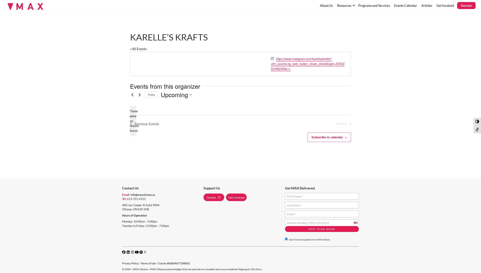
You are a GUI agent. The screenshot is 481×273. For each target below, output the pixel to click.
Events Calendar (405, 6)
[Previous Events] (132, 94)
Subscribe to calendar (327, 137)
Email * (291, 212)
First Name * (294, 195)
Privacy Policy (130, 263)
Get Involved (445, 6)
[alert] (133, 121)
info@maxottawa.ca (143, 194)
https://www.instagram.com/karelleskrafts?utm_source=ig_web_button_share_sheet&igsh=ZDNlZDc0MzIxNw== (308, 64)
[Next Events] (139, 94)
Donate (466, 6)
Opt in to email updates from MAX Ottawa (309, 239)
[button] (353, 5)
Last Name (293, 203)
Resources (344, 6)
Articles (426, 6)
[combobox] (355, 223)
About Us (326, 6)
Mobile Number (296, 221)
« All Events (138, 49)
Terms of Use (148, 263)
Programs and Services (374, 6)
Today (151, 94)
